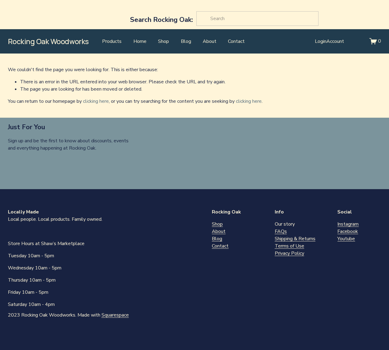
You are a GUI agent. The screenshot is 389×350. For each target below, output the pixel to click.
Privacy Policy (289, 253)
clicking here (96, 101)
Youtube (346, 238)
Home (139, 41)
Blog (186, 41)
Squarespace (115, 315)
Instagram (348, 224)
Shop (163, 41)
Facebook (347, 231)
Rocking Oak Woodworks (48, 41)
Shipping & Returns (295, 238)
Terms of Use (289, 246)
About (209, 41)
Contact (236, 41)
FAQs (281, 231)
